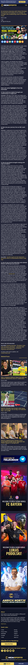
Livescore (21, 663)
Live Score (16, 635)
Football (3, 635)
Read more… (4, 623)
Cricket (2, 629)
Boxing (15, 629)
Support (16, 633)
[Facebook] (2, 42)
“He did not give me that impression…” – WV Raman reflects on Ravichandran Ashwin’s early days (13, 258)
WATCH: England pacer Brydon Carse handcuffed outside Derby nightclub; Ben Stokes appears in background (13, 442)
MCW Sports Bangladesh (20, 659)
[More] (22, 42)
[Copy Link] (19, 42)
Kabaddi (16, 631)
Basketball (3, 633)
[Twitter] (4, 42)
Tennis (2, 637)
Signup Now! (22, 1)
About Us (16, 637)
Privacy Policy (4, 631)
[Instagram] (7, 42)
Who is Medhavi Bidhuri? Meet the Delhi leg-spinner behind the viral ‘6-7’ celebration (14, 377)
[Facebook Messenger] (12, 42)
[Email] (9, 42)
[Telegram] (17, 42)
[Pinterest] (14, 42)
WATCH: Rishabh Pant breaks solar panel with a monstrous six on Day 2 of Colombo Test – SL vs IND (13, 409)
